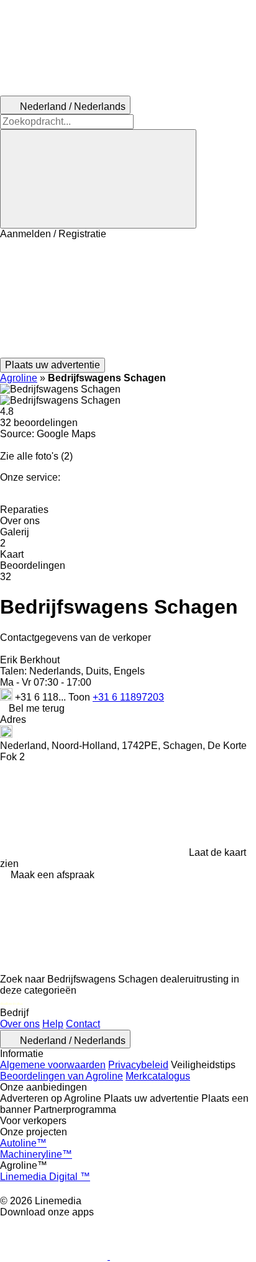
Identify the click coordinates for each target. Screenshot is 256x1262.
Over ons (20, 1024)
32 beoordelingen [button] (39, 422)
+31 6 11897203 (128, 697)
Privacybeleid (138, 1065)
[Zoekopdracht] (98, 179)
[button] (128, 299)
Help (52, 1024)
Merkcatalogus (158, 1076)
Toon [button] (80, 697)
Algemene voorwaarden (53, 1065)
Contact (83, 1024)
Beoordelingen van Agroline (61, 1076)
